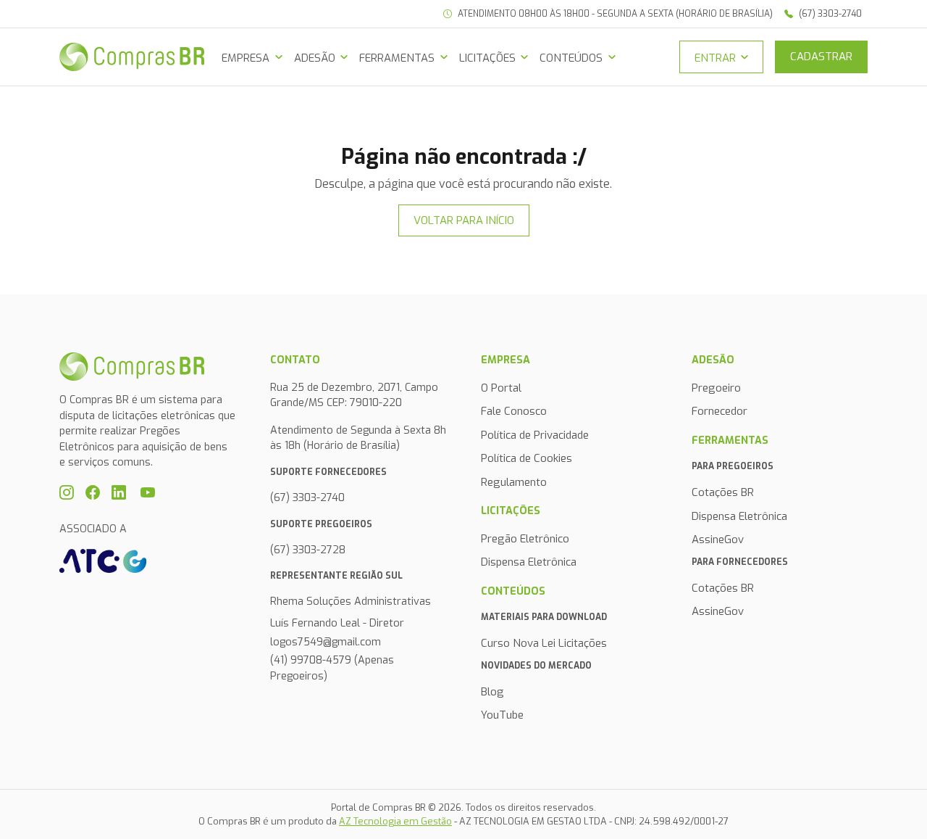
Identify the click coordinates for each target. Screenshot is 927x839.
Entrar (715, 58)
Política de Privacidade (535, 435)
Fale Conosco (514, 411)
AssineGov (718, 539)
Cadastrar (821, 56)
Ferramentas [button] (397, 58)
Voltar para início (464, 220)
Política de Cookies (526, 458)
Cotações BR (723, 492)
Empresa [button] (245, 58)
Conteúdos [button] (571, 58)
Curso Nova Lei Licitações (544, 643)
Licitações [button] (487, 58)
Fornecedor (719, 411)
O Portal (501, 388)
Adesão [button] (314, 58)
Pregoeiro (716, 388)
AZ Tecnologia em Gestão (395, 821)
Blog (492, 692)
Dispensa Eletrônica (528, 562)
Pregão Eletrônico (525, 539)
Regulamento (514, 482)
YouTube (502, 715)
